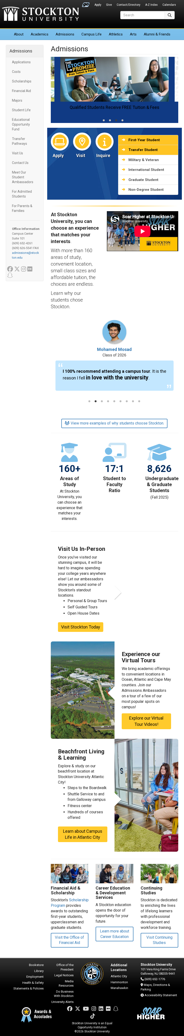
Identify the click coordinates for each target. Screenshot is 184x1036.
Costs (16, 72)
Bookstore (36, 965)
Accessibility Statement (160, 995)
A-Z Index (151, 4)
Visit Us (17, 153)
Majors (17, 100)
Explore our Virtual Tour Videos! (146, 721)
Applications (21, 62)
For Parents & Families (22, 208)
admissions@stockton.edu (25, 255)
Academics (39, 34)
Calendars (169, 4)
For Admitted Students (22, 194)
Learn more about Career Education (114, 934)
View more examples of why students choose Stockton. (117, 423)
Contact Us (20, 163)
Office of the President (65, 967)
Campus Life (91, 34)
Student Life (21, 110)
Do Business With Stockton (64, 994)
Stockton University (40, 14)
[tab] (104, 120)
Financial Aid (21, 91)
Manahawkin (119, 988)
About (18, 34)
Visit (80, 155)
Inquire (103, 155)
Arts (133, 34)
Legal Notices (64, 975)
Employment (35, 976)
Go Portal (86, 3)
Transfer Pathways (19, 141)
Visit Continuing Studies (159, 940)
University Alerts (62, 1002)
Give (109, 4)
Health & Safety (33, 982)
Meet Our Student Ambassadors (22, 177)
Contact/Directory (128, 4)
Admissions (65, 34)
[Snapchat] (115, 1009)
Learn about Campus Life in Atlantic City (82, 834)
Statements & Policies (28, 988)
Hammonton (119, 982)
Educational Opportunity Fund (21, 124)
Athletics (116, 34)
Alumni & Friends (157, 34)
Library (39, 971)
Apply (97, 4)
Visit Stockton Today (80, 626)
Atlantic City (119, 976)
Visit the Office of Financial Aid (69, 940)
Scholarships (21, 81)
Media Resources (66, 983)
